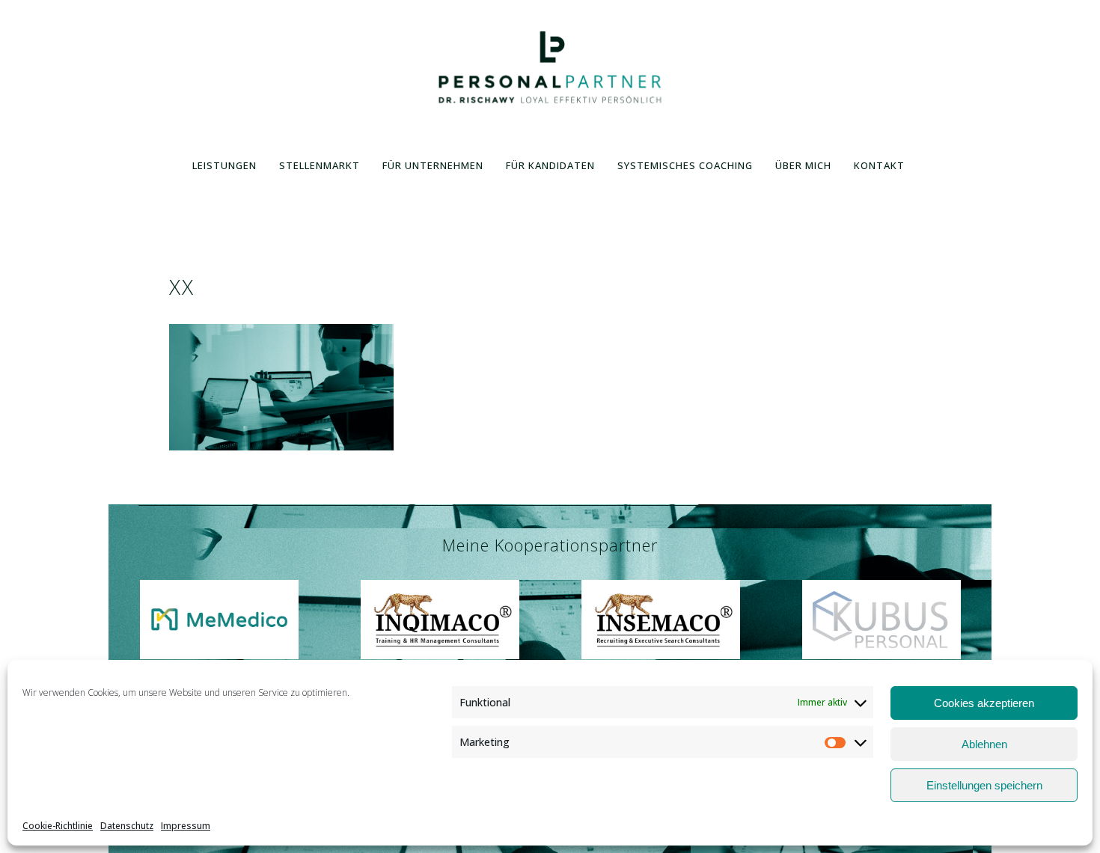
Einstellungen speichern (984, 785)
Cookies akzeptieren (984, 703)
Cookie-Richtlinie (57, 825)
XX (182, 286)
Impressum (185, 825)
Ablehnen (984, 744)
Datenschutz (126, 825)
